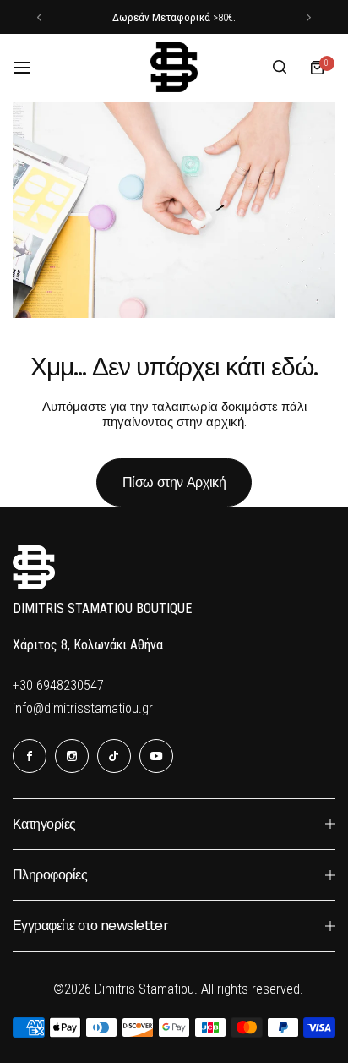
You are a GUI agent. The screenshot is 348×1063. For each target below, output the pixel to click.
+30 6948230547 (58, 685)
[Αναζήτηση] (279, 67)
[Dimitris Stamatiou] (174, 67)
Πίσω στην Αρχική (174, 482)
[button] (39, 17)
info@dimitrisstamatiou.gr (83, 708)
